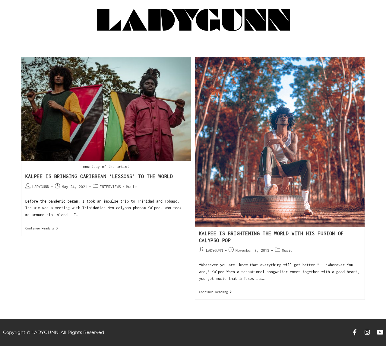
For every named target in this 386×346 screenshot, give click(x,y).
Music (131, 186)
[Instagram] (367, 332)
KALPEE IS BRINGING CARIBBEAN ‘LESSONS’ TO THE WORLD (99, 176)
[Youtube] (380, 332)
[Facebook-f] (355, 332)
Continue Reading (41, 228)
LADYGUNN (40, 186)
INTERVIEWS (110, 186)
